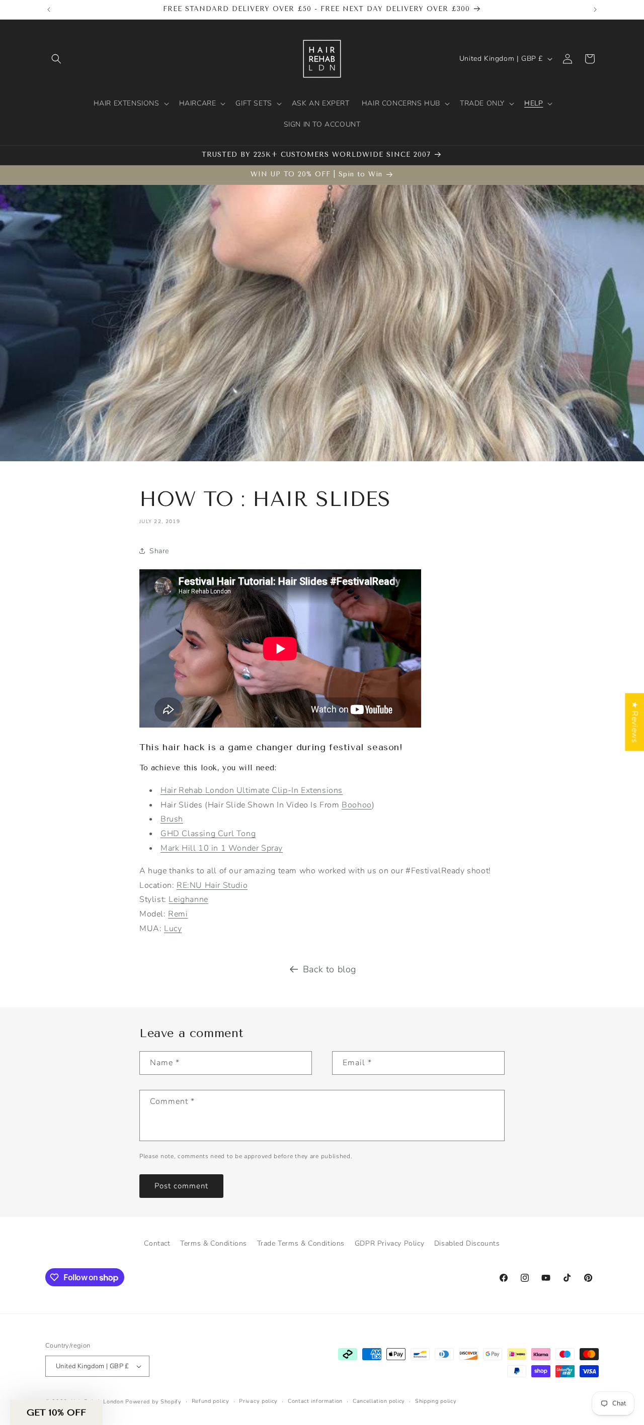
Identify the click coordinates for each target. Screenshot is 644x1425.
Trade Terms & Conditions (301, 1243)
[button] (56, 59)
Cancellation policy (379, 1401)
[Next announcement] (595, 9)
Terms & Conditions (213, 1243)
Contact (157, 1243)
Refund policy (210, 1401)
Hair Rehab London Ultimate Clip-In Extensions (251, 790)
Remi (178, 914)
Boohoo (357, 804)
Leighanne (188, 899)
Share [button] (159, 551)
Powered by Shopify (153, 1401)
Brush (171, 819)
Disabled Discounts (467, 1243)
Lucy (173, 928)
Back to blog (329, 969)
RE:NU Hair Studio (212, 885)
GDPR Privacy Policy (389, 1243)
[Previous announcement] (49, 9)
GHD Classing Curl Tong (208, 833)
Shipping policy (436, 1401)
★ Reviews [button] (634, 722)
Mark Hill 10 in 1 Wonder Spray (221, 848)
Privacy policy (258, 1401)
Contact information (315, 1401)
